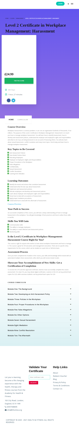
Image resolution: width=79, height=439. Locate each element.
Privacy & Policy (59, 382)
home (11, 120)
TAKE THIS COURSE (19, 81)
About (55, 373)
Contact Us (57, 389)
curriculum (23, 120)
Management (20, 18)
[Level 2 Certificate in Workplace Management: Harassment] (19, 52)
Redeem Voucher (60, 376)
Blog (55, 379)
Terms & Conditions (61, 385)
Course (12, 18)
